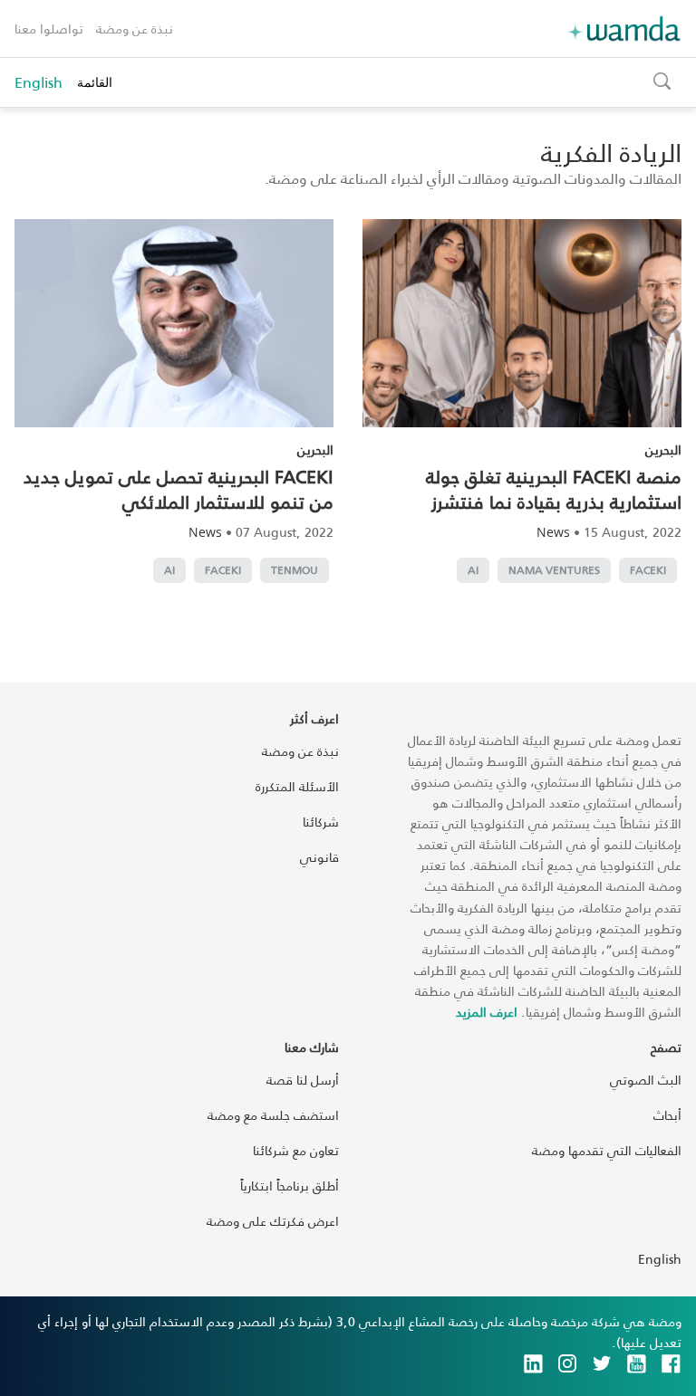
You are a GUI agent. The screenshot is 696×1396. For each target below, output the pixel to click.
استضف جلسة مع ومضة (273, 1115)
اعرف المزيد (486, 1011)
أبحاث (667, 1115)
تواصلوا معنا (48, 28)
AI (473, 569)
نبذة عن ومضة (134, 28)
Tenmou (294, 569)
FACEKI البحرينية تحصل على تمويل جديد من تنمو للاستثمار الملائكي (179, 489)
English (38, 82)
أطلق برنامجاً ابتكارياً (289, 1185)
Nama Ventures (554, 569)
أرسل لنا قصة (302, 1079)
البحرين (663, 449)
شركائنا (321, 821)
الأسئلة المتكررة (297, 786)
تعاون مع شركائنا (296, 1150)
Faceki (648, 569)
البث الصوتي (646, 1079)
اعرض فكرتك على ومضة (273, 1221)
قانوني (319, 857)
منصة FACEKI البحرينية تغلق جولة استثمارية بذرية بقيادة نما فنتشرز (554, 489)
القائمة (94, 82)
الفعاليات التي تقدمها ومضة (607, 1150)
